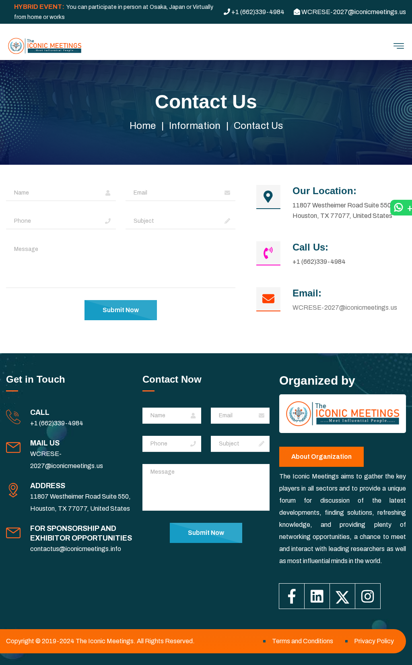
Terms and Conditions (302, 641)
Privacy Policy (374, 641)
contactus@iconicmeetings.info (75, 548)
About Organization (321, 456)
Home (143, 125)
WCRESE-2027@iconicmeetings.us (345, 307)
